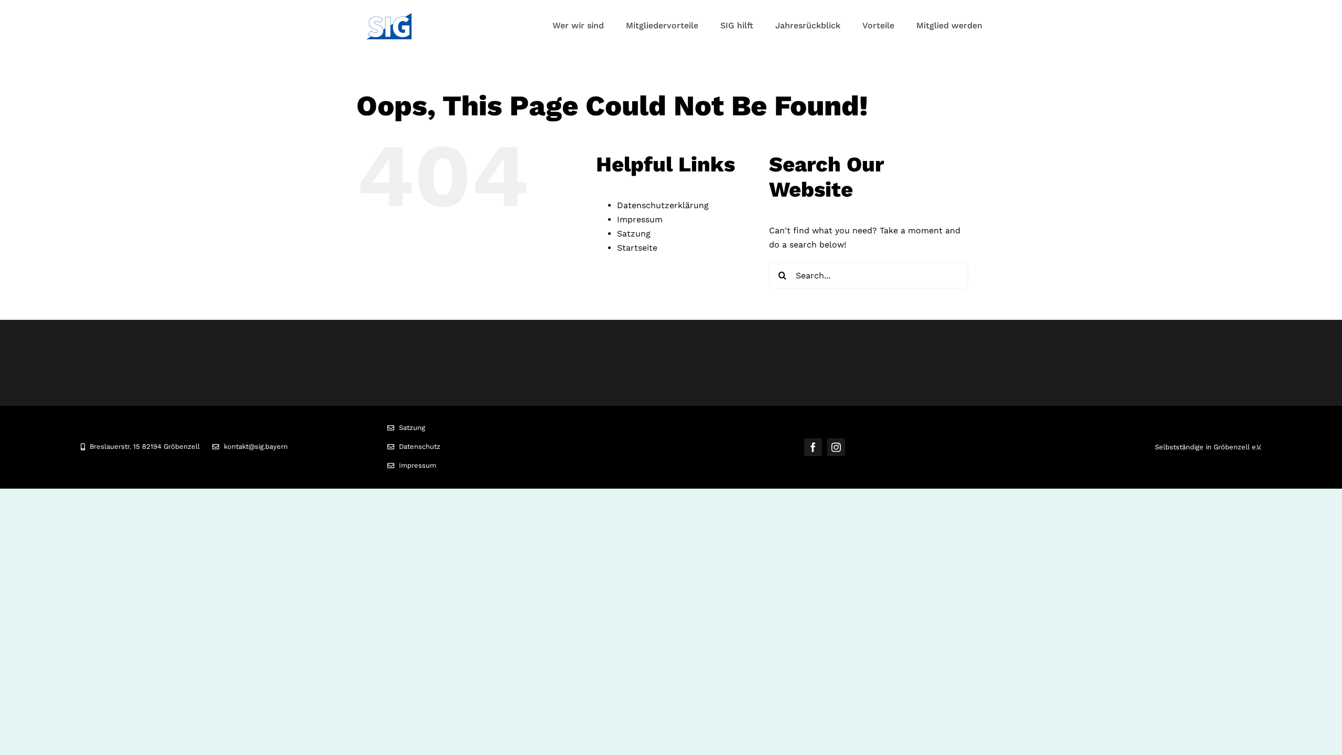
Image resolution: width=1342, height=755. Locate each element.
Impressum (640, 219)
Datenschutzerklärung (663, 205)
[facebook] (813, 447)
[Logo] (388, 17)
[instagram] (836, 447)
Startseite (637, 248)
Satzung (634, 234)
